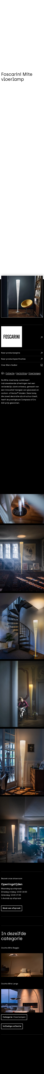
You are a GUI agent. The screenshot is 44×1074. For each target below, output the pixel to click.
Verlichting (21, 373)
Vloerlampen (34, 373)
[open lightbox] (22, 297)
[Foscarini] (22, 337)
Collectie (10, 373)
